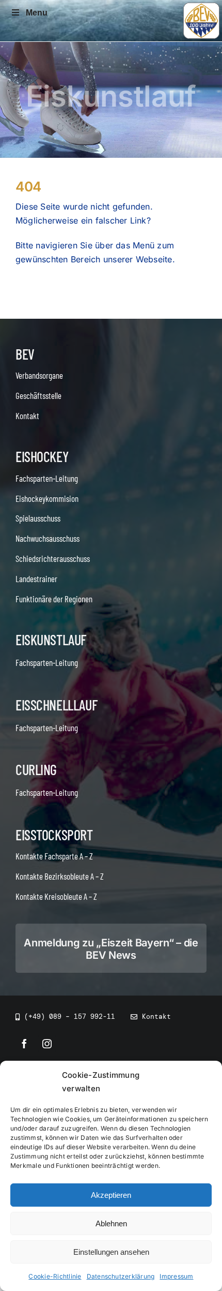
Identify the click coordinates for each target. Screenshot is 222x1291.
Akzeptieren (111, 1195)
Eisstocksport (54, 834)
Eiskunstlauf (50, 639)
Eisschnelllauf (56, 705)
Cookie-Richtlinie (54, 1276)
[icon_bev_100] (201, 7)
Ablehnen (111, 1223)
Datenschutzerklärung (121, 1276)
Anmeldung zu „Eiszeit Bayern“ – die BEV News (111, 949)
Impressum (176, 1276)
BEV (25, 354)
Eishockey (41, 456)
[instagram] (47, 1043)
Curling (36, 769)
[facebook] (24, 1043)
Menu (36, 12)
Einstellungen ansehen (111, 1252)
